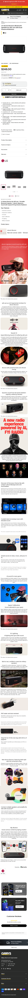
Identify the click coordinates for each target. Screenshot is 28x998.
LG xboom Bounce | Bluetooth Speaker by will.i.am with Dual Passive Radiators (13, 23)
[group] (3, 187)
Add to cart (18, 90)
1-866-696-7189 (11, 963)
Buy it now (14, 94)
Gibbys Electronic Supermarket (10, 994)
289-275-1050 (11, 965)
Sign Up (18, 891)
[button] (24, 10)
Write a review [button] (14, 925)
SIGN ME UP (14, 4)
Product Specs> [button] (5, 224)
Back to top (14, 947)
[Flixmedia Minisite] (3, 869)
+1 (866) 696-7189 (18, 6)
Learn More (19, 906)
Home (2, 21)
